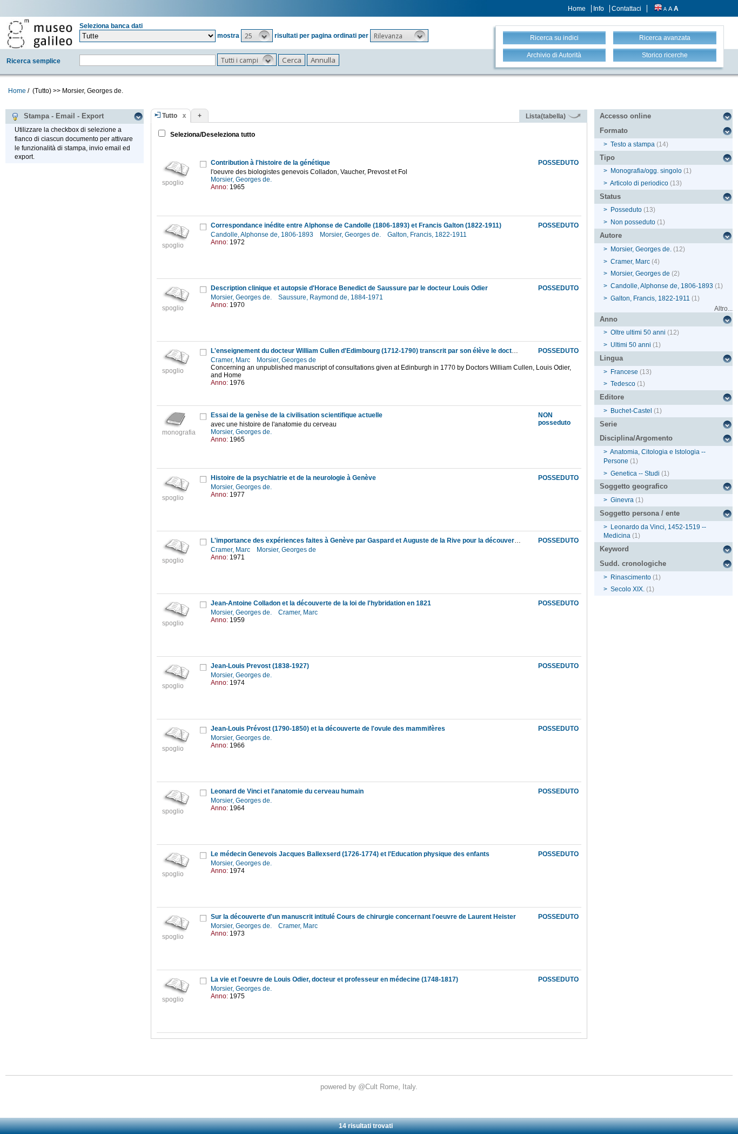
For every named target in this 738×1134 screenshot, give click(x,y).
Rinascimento (630, 577)
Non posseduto (632, 222)
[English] (658, 8)
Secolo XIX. (627, 589)
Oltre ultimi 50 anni (638, 332)
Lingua (611, 358)
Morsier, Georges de (287, 360)
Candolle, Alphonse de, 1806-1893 (263, 234)
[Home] (39, 33)
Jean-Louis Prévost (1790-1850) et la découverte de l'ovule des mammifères (328, 728)
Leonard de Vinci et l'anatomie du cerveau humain (287, 791)
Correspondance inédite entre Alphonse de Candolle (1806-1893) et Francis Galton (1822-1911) (356, 225)
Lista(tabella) (546, 116)
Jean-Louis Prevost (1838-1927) (260, 666)
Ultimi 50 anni (630, 345)
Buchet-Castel (631, 411)
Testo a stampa (632, 144)
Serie (608, 424)
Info (598, 8)
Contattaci (626, 8)
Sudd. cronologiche (633, 563)
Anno (609, 319)
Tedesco (622, 384)
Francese (624, 372)
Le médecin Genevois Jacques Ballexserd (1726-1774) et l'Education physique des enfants (350, 854)
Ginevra (622, 500)
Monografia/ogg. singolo (646, 171)
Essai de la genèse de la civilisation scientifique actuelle (297, 415)
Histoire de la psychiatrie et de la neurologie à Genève (293, 478)
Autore (611, 235)
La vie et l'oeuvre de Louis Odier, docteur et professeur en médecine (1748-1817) (334, 979)
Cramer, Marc (231, 360)
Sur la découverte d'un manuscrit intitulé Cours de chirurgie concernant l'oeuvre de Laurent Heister (363, 916)
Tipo (607, 158)
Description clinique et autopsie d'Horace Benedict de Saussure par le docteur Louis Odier (349, 288)
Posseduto (626, 210)
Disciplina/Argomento (636, 438)
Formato (614, 130)
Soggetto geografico (634, 486)
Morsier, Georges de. (242, 179)
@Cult (369, 1087)
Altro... (723, 308)
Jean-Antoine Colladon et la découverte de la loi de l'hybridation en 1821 (321, 603)
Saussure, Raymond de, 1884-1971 (331, 297)
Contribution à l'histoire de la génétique (270, 162)
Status (610, 196)
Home (577, 8)
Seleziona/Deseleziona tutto (212, 134)
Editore (612, 397)
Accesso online (625, 116)
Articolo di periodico (639, 183)
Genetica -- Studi (635, 473)
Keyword (614, 549)
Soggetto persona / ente (640, 513)
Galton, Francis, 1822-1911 (427, 234)
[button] (257, 35)
